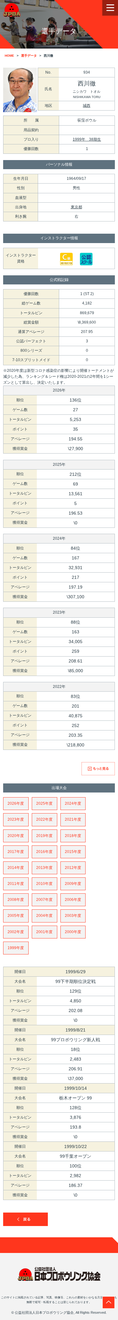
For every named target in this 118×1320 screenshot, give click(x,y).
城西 (86, 105)
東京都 (76, 207)
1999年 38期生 (87, 139)
